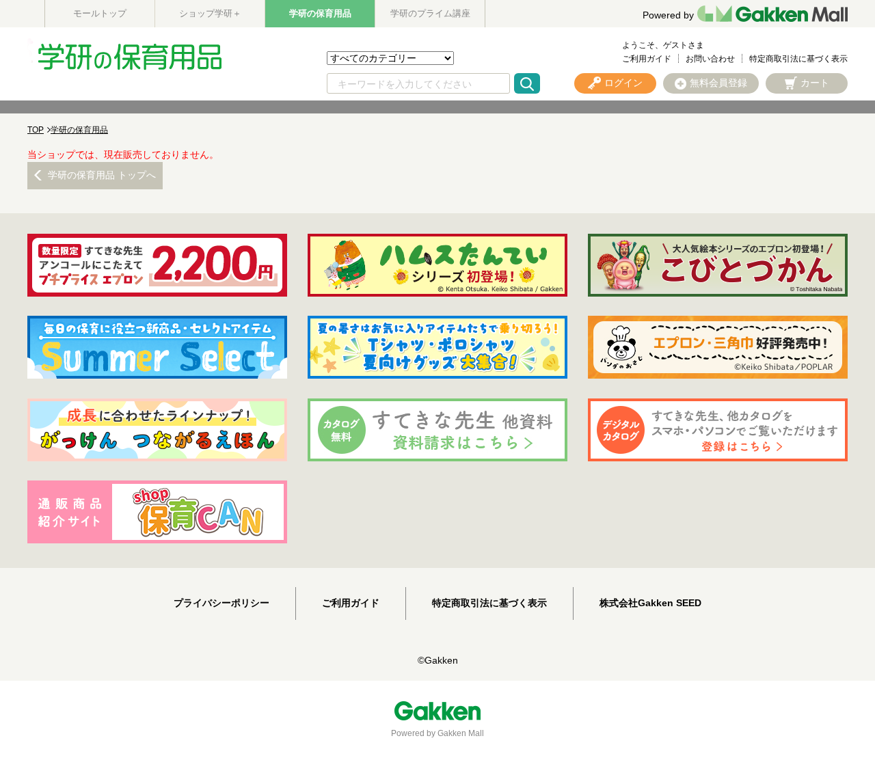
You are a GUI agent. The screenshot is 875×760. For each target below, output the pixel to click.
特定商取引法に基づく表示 (798, 59)
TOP (35, 130)
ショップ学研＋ (210, 13)
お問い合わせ (710, 59)
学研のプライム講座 (430, 13)
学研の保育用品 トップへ (102, 174)
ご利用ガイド (646, 59)
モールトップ (99, 13)
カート (814, 82)
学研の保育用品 (320, 13)
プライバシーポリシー (221, 602)
